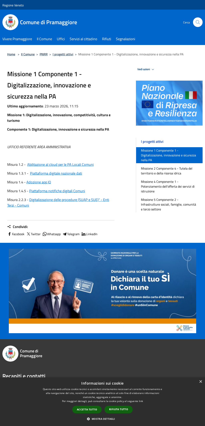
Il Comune (28, 54)
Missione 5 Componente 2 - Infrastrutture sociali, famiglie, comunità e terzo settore (168, 204)
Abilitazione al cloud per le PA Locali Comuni (60, 164)
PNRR (44, 54)
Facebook (18, 234)
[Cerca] (198, 22)
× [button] (200, 381)
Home (11, 54)
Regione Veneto (13, 5)
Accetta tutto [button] (87, 409)
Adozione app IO (38, 182)
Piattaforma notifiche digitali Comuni (57, 191)
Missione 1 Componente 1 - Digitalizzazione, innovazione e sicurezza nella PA (168, 155)
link (141, 401)
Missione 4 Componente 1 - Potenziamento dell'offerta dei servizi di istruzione (168, 186)
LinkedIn (91, 234)
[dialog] (102, 401)
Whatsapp (54, 234)
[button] (102, 418)
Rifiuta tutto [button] (118, 409)
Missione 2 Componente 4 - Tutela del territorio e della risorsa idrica (166, 171)
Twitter (36, 234)
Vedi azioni (144, 69)
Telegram (73, 234)
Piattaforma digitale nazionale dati (56, 173)
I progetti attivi (63, 54)
